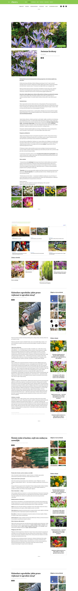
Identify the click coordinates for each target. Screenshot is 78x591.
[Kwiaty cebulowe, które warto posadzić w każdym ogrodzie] (60, 265)
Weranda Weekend (34, 6)
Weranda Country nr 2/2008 (30, 270)
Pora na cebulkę (14, 280)
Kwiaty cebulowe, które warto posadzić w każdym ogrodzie (60, 272)
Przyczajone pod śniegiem (45, 283)
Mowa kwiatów (29, 272)
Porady (58, 352)
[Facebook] (61, 6)
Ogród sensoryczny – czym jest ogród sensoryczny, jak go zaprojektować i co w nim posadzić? (58, 396)
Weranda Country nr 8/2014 (44, 281)
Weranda (27, 6)
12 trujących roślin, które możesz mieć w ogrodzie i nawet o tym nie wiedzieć (58, 376)
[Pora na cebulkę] (17, 269)
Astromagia (41, 6)
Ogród (55, 270)
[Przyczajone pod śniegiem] (46, 270)
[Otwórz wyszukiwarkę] (66, 2)
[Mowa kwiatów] (32, 265)
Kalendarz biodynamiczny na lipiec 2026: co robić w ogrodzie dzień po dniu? (58, 416)
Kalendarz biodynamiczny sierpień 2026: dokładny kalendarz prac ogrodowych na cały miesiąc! (58, 356)
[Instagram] (63, 6)
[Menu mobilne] (9, 2)
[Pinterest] (66, 6)
